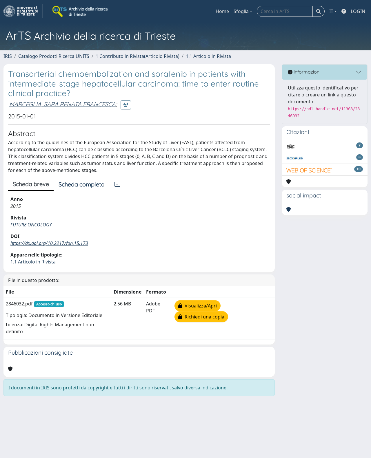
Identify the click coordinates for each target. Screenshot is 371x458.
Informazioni (306, 72)
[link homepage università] (81, 11)
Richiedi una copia (203, 317)
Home (222, 11)
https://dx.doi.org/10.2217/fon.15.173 (49, 243)
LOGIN (358, 11)
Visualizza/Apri (199, 306)
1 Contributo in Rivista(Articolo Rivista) (137, 56)
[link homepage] (23, 11)
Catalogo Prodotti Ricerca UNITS (53, 56)
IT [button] (331, 11)
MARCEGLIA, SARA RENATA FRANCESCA (62, 104)
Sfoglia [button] (241, 11)
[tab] (117, 184)
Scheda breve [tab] (31, 184)
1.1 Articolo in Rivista (208, 56)
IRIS (7, 56)
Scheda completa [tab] (82, 184)
